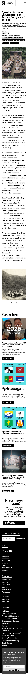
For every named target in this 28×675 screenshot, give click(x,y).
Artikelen (5, 563)
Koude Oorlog (7, 643)
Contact (5, 570)
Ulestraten (6, 599)
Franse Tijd (6, 631)
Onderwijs (5, 37)
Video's (4, 565)
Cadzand (5, 594)
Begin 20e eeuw (8, 636)
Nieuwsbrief (6, 589)
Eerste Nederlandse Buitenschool (13, 40)
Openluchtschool (16, 37)
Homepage (6, 560)
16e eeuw (5, 623)
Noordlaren (6, 602)
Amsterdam (14, 43)
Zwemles (5, 582)
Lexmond (5, 597)
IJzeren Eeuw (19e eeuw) (11, 633)
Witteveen (6, 592)
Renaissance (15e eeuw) (11, 621)
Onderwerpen (7, 568)
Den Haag (5, 43)
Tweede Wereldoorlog (10, 640)
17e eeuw (5, 626)
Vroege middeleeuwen (10, 616)
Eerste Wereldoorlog (10, 638)
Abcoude (5, 587)
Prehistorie (6, 611)
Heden (4, 645)
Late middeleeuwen (9, 618)
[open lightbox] (14, 63)
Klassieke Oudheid (9, 613)
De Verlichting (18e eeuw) (12, 628)
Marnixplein (7, 580)
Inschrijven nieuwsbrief (10, 523)
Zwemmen (6, 584)
